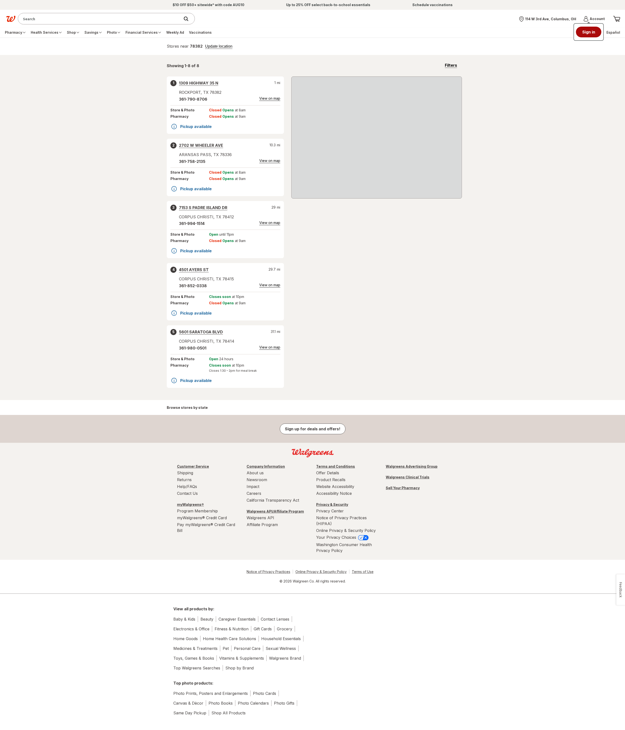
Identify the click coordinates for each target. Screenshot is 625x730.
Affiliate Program (262, 524)
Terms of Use (363, 572)
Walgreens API (260, 517)
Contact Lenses (275, 619)
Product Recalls (330, 479)
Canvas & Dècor (188, 703)
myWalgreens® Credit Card (202, 517)
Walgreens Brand (285, 658)
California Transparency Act (273, 500)
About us (255, 472)
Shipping (185, 472)
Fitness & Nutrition (232, 628)
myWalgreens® (190, 504)
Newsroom (257, 479)
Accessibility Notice (334, 493)
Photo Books (220, 703)
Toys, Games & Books (193, 658)
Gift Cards (263, 628)
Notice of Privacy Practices (268, 572)
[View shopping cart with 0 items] (616, 18)
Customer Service (193, 466)
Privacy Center (330, 510)
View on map (269, 98)
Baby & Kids (184, 619)
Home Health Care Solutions (229, 638)
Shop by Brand (239, 668)
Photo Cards (264, 693)
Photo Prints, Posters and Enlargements (210, 693)
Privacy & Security (332, 504)
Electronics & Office (191, 628)
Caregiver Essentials (237, 619)
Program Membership (197, 510)
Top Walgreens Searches (196, 668)
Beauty (206, 619)
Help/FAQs (187, 486)
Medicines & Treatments (195, 648)
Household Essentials (281, 638)
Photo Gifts (284, 703)
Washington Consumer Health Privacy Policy (344, 547)
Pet (226, 648)
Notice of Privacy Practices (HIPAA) (341, 520)
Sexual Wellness (281, 648)
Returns (184, 479)
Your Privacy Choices (336, 537)
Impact (253, 486)
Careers (254, 493)
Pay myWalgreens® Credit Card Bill (206, 527)
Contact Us (187, 493)
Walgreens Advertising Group (412, 466)
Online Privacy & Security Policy (346, 530)
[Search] (188, 18)
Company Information (266, 466)
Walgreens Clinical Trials (407, 477)
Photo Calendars (253, 703)
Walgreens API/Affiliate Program (275, 511)
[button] (594, 18)
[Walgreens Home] (10, 19)
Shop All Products (228, 712)
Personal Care (247, 648)
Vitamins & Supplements (241, 658)
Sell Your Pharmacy (403, 488)
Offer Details (327, 472)
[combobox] (100, 18)
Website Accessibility (335, 486)
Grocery (284, 628)
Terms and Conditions (335, 466)
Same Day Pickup (189, 712)
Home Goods (185, 638)
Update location (218, 46)
